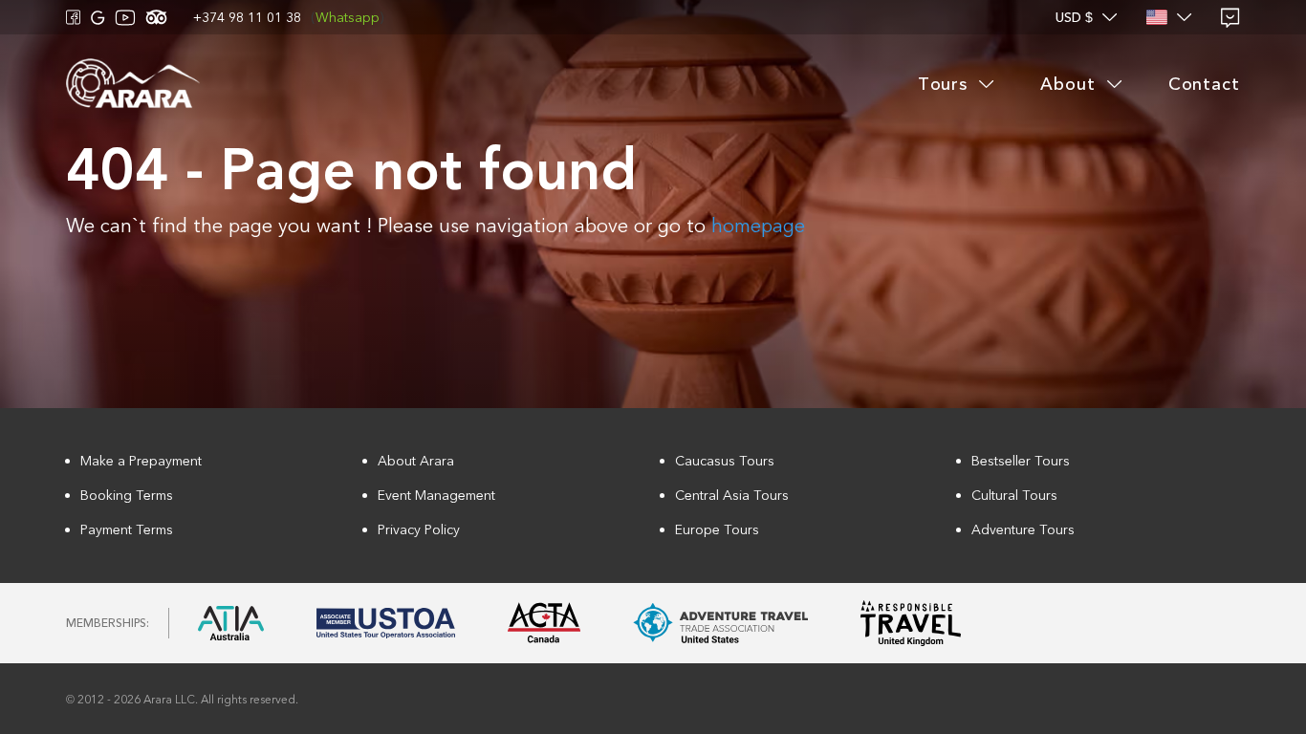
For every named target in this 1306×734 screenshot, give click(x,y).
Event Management (436, 495)
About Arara (416, 461)
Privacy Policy (419, 530)
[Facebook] (73, 17)
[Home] (133, 84)
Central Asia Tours (732, 495)
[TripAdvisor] (156, 17)
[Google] (98, 18)
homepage (758, 226)
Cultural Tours (1014, 495)
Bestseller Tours (1020, 461)
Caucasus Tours (724, 461)
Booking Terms (126, 495)
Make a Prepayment (141, 461)
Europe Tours (717, 530)
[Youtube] (125, 18)
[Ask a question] (1230, 18)
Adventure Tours (1023, 530)
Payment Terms (126, 530)
